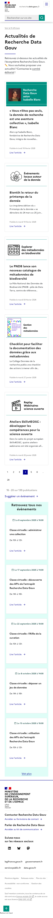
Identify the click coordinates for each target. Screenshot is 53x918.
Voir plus (27, 773)
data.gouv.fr (30, 867)
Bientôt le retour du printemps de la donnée (24, 196)
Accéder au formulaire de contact (22, 819)
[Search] (42, 18)
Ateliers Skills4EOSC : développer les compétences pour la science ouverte (25, 427)
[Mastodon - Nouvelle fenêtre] (28, 848)
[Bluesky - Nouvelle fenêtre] (18, 848)
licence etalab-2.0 (24, 896)
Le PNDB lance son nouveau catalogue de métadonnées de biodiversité (25, 272)
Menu (46, 4)
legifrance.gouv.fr (14, 861)
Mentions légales (12, 878)
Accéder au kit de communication (22, 829)
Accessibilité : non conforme (17, 883)
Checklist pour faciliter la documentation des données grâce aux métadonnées (26, 350)
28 (8, 479)
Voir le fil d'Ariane (12, 28)
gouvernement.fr (34, 861)
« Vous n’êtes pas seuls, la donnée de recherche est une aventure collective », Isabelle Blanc (26, 118)
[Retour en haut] (6, 909)
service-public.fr (13, 867)
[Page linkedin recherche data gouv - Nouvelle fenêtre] (9, 848)
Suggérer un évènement (20, 496)
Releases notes (27, 878)
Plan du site (41, 878)
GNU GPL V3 (24, 899)
